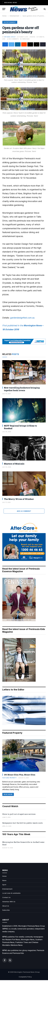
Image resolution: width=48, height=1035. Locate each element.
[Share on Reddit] (24, 44)
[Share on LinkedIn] (18, 44)
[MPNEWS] (24, 9)
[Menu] (3, 9)
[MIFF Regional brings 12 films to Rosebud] (24, 410)
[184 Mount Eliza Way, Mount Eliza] (24, 755)
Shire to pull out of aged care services (19, 814)
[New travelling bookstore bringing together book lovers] (24, 372)
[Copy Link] (43, 44)
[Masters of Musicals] (24, 448)
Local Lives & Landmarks (11, 893)
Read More (8, 794)
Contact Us (6, 897)
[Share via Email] (36, 44)
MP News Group (9, 37)
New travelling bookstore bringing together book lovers (22, 389)
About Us (5, 906)
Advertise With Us (8, 902)
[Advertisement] (24, 1008)
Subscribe (6, 910)
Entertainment (10, 22)
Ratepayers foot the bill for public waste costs (22, 823)
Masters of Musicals (14, 463)
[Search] (44, 9)
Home (4, 876)
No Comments (14, 39)
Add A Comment (24, 511)
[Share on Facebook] (5, 44)
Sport (4, 885)
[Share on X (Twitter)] (11, 44)
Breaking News (10, 2)
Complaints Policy (25, 977)
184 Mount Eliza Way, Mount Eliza (19, 774)
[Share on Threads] (30, 44)
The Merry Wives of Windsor (19, 499)
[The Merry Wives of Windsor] (24, 483)
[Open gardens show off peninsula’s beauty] (24, 63)
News (4, 880)
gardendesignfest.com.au (22, 317)
